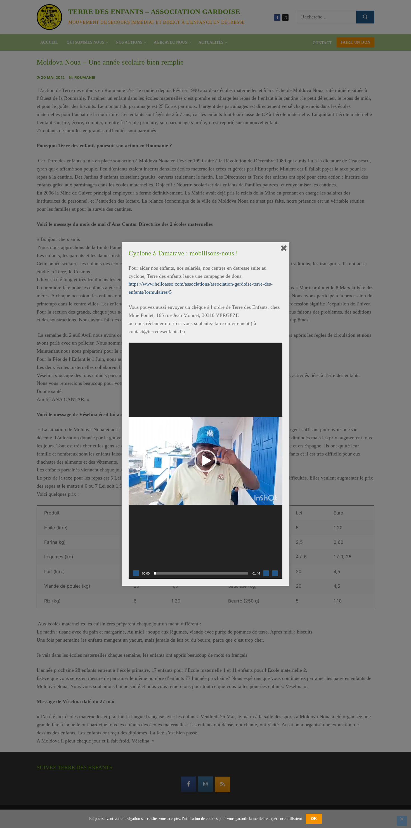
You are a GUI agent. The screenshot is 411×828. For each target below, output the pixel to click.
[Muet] (266, 573)
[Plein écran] (275, 573)
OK (314, 818)
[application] (205, 461)
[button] (205, 461)
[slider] (201, 573)
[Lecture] (136, 573)
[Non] (402, 821)
